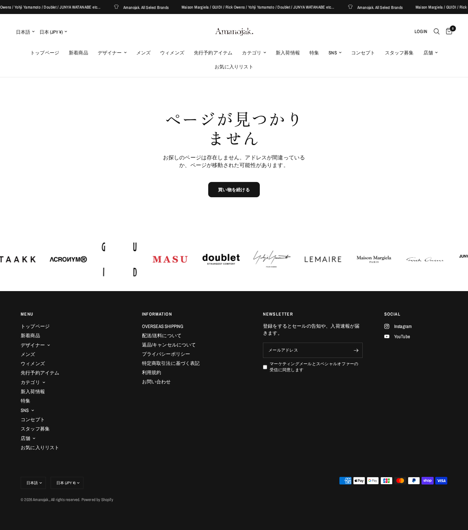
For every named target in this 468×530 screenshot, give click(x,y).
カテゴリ (251, 52)
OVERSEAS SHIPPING (163, 326)
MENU (27, 314)
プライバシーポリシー (166, 354)
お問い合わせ (156, 381)
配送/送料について (162, 335)
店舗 (428, 52)
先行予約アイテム (213, 52)
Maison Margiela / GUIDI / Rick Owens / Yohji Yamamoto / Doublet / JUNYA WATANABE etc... (252, 7)
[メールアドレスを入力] (356, 350)
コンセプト (363, 52)
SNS (333, 52)
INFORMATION (157, 314)
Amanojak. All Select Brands (141, 7)
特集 (314, 52)
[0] (447, 31)
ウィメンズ (172, 52)
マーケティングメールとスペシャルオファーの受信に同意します (314, 367)
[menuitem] (44, 53)
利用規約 (151, 372)
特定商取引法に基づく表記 (171, 363)
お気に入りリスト (234, 66)
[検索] (436, 31)
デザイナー (110, 52)
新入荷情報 (288, 52)
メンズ (143, 52)
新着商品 (78, 52)
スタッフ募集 (399, 52)
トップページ (44, 52)
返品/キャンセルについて (169, 344)
